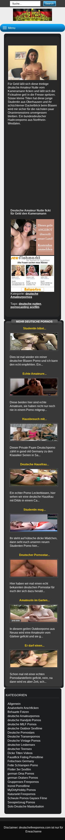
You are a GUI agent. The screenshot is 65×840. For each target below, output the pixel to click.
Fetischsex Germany (21, 761)
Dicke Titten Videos (20, 753)
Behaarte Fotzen (18, 711)
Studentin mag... (34, 509)
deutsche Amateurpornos (24, 295)
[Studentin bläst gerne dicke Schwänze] (34, 342)
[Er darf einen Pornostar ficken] (34, 659)
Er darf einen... (34, 645)
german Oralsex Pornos (23, 777)
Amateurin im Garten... (34, 600)
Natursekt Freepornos (21, 794)
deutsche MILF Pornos (22, 724)
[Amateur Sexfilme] (32, 15)
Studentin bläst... (34, 328)
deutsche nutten (30, 303)
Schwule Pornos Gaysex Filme (27, 798)
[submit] (49, 3)
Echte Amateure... (35, 373)
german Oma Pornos (21, 773)
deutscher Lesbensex (21, 744)
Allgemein (14, 703)
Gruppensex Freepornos (23, 781)
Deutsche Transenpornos (24, 736)
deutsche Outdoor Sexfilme (25, 728)
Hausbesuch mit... (34, 419)
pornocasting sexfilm (24, 307)
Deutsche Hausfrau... (34, 464)
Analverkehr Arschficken (23, 707)
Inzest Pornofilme (19, 786)
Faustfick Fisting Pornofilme (25, 757)
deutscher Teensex (20, 748)
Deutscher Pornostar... (34, 554)
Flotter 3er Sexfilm (19, 769)
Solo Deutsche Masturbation (26, 806)
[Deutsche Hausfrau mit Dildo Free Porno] (34, 478)
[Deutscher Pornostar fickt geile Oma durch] (34, 568)
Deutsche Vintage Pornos (24, 740)
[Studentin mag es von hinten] (34, 523)
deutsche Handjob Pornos (24, 720)
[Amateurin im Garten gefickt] (34, 613)
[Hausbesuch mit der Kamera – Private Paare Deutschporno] (34, 432)
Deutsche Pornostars (21, 732)
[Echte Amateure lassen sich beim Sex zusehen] (34, 387)
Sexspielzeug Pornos (21, 802)
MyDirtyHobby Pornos (22, 789)
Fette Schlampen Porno (23, 765)
